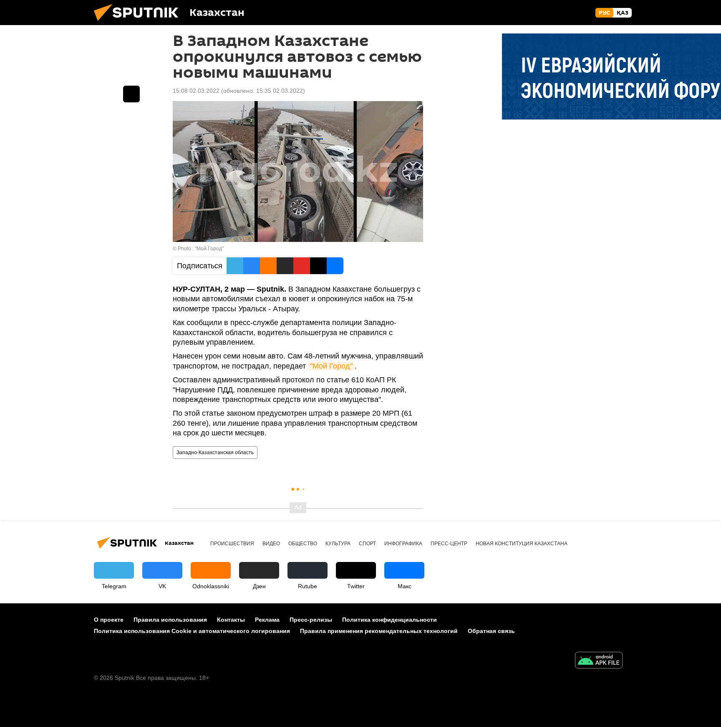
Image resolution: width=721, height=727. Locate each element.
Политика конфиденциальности (389, 619)
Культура (337, 544)
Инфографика (403, 544)
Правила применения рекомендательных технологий (379, 631)
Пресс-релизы (311, 619)
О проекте (109, 619)
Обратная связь (491, 631)
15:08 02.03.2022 (196, 90)
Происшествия (232, 544)
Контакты (231, 619)
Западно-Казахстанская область (215, 452)
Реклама (267, 619)
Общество (302, 544)
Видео (271, 544)
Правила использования (170, 619)
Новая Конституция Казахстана (521, 544)
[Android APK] (598, 661)
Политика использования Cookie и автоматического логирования (192, 631)
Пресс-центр (449, 544)
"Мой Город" (331, 366)
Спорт (367, 544)
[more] (131, 94)
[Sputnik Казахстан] (139, 23)
